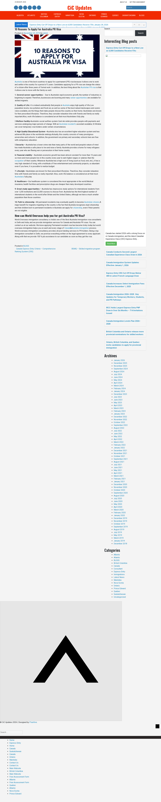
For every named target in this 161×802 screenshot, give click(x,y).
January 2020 (119, 515)
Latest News (119, 577)
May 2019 (118, 535)
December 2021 (120, 450)
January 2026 (119, 360)
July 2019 (118, 532)
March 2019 (119, 538)
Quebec (115, 15)
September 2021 (121, 459)
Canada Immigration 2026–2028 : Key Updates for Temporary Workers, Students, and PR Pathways (125, 297)
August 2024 (119, 371)
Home (11, 740)
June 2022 (118, 433)
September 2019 (121, 527)
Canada (67, 228)
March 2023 (119, 408)
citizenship (77, 208)
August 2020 (119, 496)
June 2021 (118, 467)
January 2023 (119, 414)
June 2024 (118, 377)
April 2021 (118, 473)
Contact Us (13, 763)
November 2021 (120, 453)
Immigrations (119, 574)
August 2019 (119, 529)
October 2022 (119, 422)
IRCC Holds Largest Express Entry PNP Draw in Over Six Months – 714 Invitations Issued (124, 310)
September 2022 (121, 425)
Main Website (15, 768)
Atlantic (31, 15)
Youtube (38, 8)
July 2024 (118, 374)
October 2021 (119, 456)
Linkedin (20, 8)
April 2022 (118, 439)
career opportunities (78, 98)
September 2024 (121, 369)
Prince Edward (104, 15)
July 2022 (118, 431)
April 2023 (118, 405)
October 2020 (119, 490)
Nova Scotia (82, 15)
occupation (19, 161)
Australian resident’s (67, 124)
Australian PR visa (88, 87)
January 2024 (119, 391)
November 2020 (120, 487)
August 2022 (119, 428)
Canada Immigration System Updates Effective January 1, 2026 (122, 263)
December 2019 (120, 518)
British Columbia (44, 15)
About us (123, 2)
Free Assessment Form (19, 777)
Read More (111, 244)
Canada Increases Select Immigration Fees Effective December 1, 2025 (125, 285)
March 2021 (119, 476)
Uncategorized (120, 597)
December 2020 (120, 484)
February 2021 (120, 479)
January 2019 (119, 541)
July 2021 (118, 465)
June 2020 (118, 501)
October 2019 (119, 524)
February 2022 (120, 445)
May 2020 (118, 504)
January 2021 (119, 481)
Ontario (92, 15)
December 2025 (120, 363)
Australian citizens (91, 202)
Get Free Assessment (137, 2)
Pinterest (34, 8)
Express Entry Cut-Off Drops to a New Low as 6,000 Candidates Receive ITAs (69, 25)
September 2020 (121, 493)
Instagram (30, 8)
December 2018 (120, 544)
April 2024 (118, 383)
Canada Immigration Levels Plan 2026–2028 (123, 322)
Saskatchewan (128, 15)
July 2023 (118, 397)
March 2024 (119, 386)
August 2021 (119, 462)
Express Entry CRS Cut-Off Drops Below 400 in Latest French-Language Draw (123, 274)
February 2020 (120, 512)
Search (107, 29)
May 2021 (118, 470)
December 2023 (120, 394)
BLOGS (141, 15)
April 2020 (118, 507)
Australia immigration (80, 228)
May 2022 (118, 436)
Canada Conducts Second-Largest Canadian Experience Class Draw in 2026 (124, 253)
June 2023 (118, 400)
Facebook (16, 8)
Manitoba (70, 15)
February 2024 (120, 388)
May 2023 (118, 402)
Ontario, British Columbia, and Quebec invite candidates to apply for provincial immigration (123, 345)
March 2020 (119, 510)
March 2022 (119, 442)
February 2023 (120, 411)
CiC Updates (79, 7)
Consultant (118, 569)
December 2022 (120, 417)
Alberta (20, 15)
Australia (18, 82)
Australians (19, 177)
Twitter (25, 8)
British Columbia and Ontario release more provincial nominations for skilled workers (125, 333)
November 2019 (120, 521)
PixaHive (33, 722)
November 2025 (120, 366)
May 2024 (118, 380)
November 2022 (120, 419)
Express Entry (57, 15)
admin (45, 33)
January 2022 (119, 448)
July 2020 (118, 498)
